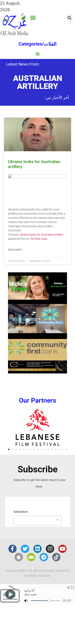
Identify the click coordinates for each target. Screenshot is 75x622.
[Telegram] (44, 557)
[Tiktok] (56, 557)
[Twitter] (25, 549)
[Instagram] (50, 549)
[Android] (31, 557)
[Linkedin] (37, 549)
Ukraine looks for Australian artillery (41, 234)
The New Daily (38, 238)
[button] (33, 17)
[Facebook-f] (12, 549)
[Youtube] (62, 549)
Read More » (15, 249)
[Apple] (19, 557)
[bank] (37, 372)
